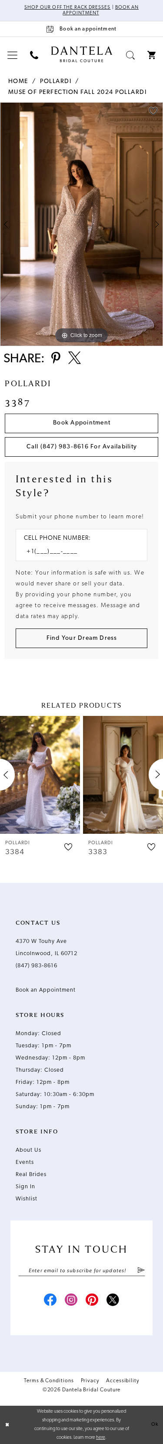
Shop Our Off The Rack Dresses (67, 7)
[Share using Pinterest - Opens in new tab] (56, 359)
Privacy (90, 1381)
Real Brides (31, 1174)
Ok (154, 1424)
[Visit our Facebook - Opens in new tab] (50, 1301)
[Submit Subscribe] (140, 1271)
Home (18, 81)
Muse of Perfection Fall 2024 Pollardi (77, 92)
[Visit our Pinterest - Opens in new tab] (92, 1301)
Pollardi (55, 81)
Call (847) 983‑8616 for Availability (82, 447)
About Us (28, 1150)
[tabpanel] (81, 224)
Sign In (25, 1187)
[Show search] (130, 55)
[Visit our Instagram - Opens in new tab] (71, 1301)
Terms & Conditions (49, 1381)
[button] (12, 55)
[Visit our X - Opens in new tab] (113, 1301)
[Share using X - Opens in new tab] (74, 359)
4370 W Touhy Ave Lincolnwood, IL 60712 (46, 947)
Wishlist (26, 1199)
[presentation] (40, 775)
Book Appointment (81, 423)
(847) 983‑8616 (36, 966)
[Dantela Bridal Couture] (81, 54)
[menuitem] (12, 55)
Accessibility (122, 1381)
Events (25, 1162)
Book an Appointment (46, 990)
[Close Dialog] (7, 1425)
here (100, 1437)
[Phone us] (34, 55)
